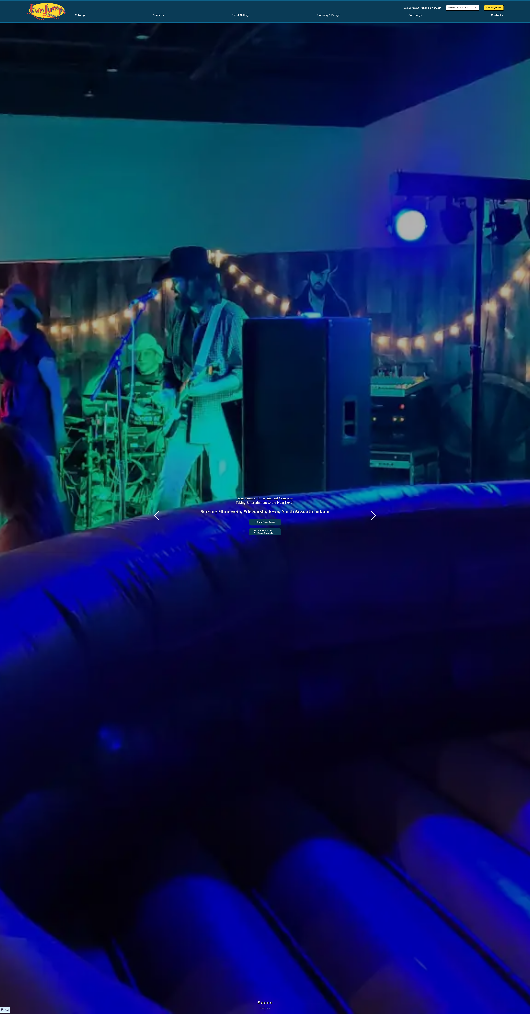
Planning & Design (328, 15)
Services (158, 15)
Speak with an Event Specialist (265, 531)
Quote (494, 7)
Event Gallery (240, 15)
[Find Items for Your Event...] (476, 7)
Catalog (80, 15)
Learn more (265, 1008)
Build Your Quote (266, 522)
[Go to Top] (524, 1009)
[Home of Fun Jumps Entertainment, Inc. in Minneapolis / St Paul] (46, 11)
